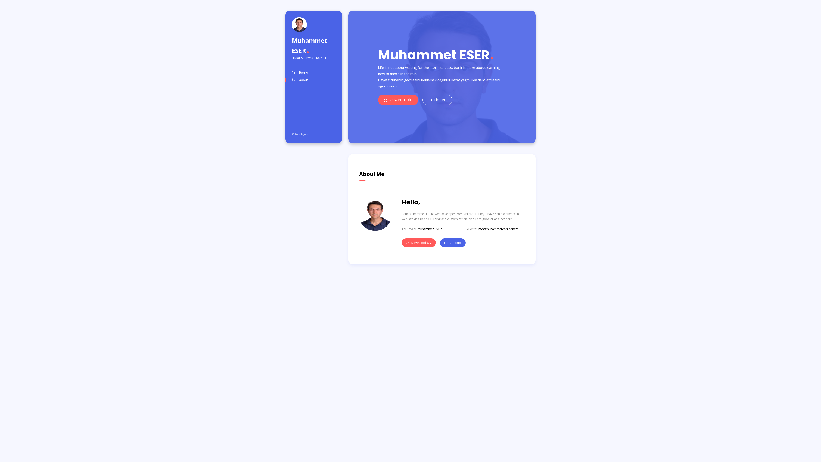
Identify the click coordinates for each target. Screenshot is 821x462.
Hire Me (440, 99)
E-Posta (455, 243)
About (303, 80)
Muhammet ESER (309, 45)
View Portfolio (400, 99)
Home (303, 72)
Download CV (421, 243)
